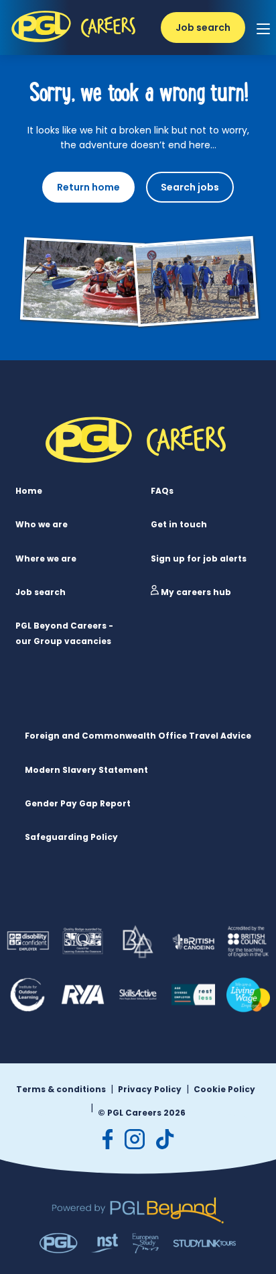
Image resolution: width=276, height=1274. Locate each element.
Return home (88, 187)
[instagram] (135, 1139)
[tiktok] (165, 1139)
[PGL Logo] (75, 43)
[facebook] (107, 1139)
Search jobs (190, 187)
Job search (203, 27)
